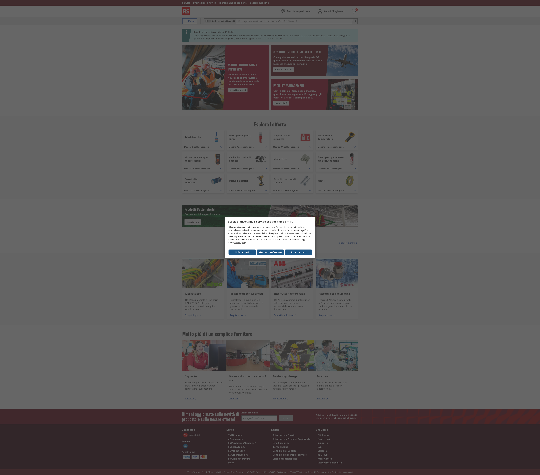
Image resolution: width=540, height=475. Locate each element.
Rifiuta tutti (242, 252)
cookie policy (240, 242)
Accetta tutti (298, 252)
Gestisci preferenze (270, 252)
